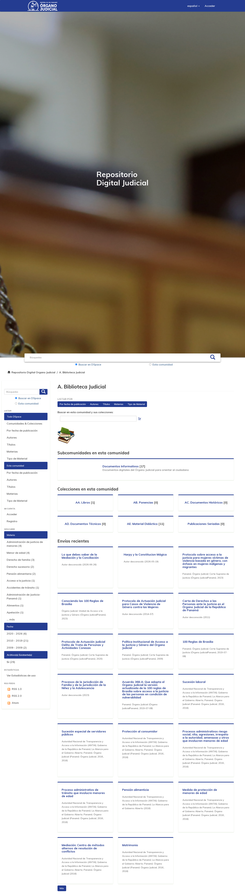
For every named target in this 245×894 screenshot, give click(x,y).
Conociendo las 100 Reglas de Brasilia (82, 602)
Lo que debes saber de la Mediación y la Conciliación (80, 556)
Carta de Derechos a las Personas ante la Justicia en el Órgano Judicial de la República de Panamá (204, 605)
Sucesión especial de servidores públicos (84, 733)
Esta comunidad (162, 364)
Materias (12, 451)
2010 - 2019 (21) (17, 640)
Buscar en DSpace (89, 364)
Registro (12, 521)
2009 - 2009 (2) (17, 647)
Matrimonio (130, 845)
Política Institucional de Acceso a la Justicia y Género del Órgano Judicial (145, 645)
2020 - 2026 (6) (17, 633)
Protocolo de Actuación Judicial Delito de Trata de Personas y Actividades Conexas (83, 645)
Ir (139, 418)
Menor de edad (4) (18, 552)
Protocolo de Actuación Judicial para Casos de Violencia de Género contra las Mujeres (144, 604)
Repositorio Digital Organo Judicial (33, 372)
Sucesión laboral (194, 682)
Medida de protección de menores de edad (199, 791)
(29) (11, 662)
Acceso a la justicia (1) (21, 580)
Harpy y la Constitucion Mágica (145, 554)
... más (11, 619)
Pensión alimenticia (135, 789)
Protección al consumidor (140, 731)
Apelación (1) (15, 612)
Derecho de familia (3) (20, 559)
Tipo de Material (17, 458)
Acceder (12, 514)
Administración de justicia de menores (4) (25, 543)
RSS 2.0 (17, 695)
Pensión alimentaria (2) (21, 573)
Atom (15, 702)
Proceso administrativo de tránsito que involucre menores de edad (83, 793)
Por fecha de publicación (22, 430)
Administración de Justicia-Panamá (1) (23, 596)
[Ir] (212, 357)
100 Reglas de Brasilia (197, 641)
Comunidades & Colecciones (24, 423)
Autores (12, 437)
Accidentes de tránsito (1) (23, 587)
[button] (193, 6)
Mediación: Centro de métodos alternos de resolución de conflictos (83, 848)
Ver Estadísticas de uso (21, 675)
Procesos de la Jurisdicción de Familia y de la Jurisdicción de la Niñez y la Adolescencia (84, 685)
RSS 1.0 (17, 689)
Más (62, 888)
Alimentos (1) (15, 605)
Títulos (11, 444)
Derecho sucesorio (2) (20, 566)
